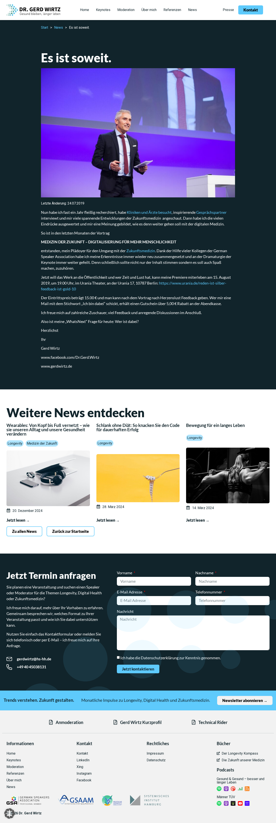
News (58, 27)
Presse (228, 10)
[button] (9, 813)
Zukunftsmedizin (140, 250)
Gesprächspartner (211, 212)
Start (44, 27)
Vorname (125, 573)
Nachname (204, 573)
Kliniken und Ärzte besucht (149, 212)
